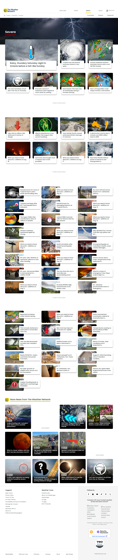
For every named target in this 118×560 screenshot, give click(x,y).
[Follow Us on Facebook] (88, 494)
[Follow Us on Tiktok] (101, 494)
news (8, 15)
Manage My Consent (11, 504)
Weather (14, 15)
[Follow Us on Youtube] (97, 494)
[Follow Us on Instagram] (93, 494)
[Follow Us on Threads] (106, 494)
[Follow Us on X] (110, 494)
